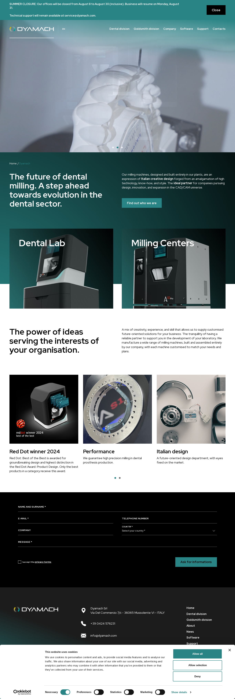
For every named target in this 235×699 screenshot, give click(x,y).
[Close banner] (229, 650)
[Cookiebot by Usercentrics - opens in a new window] (22, 692)
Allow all (197, 653)
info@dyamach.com (103, 635)
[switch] (99, 692)
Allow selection (197, 665)
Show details (179, 692)
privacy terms (43, 561)
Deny (197, 676)
